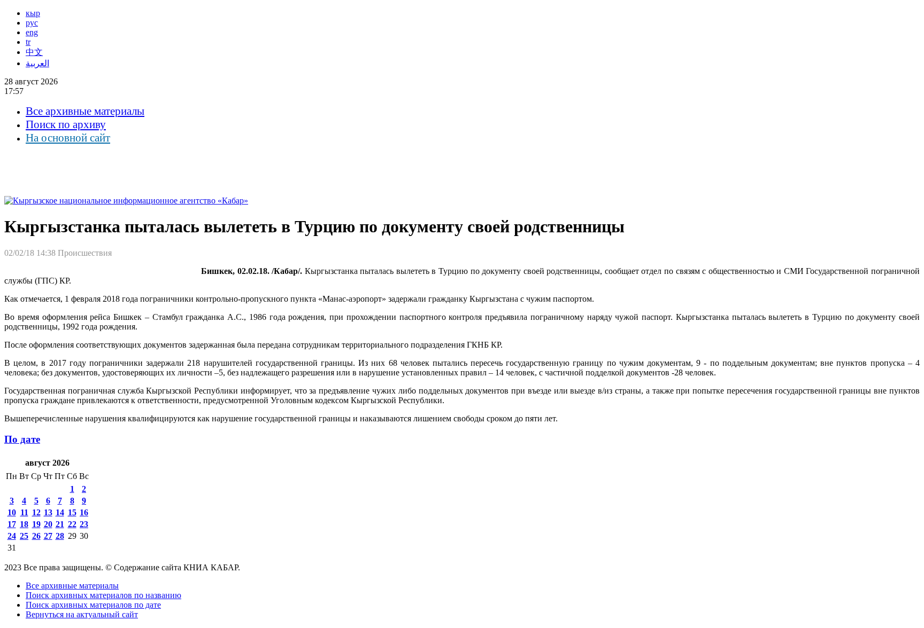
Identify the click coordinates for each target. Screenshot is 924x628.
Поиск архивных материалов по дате (93, 604)
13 (48, 512)
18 (24, 524)
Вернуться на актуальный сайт (82, 614)
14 (60, 512)
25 (24, 535)
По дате (22, 439)
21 (60, 524)
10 (11, 512)
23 (84, 524)
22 (72, 524)
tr (28, 41)
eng (32, 32)
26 (36, 535)
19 (36, 524)
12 (36, 512)
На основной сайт (68, 137)
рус (32, 22)
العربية (37, 63)
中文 (34, 52)
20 (48, 524)
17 (11, 524)
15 (72, 512)
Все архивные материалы (85, 111)
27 (48, 535)
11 (24, 512)
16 (84, 512)
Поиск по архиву (66, 124)
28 (60, 535)
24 (11, 535)
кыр (33, 13)
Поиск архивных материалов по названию (103, 595)
